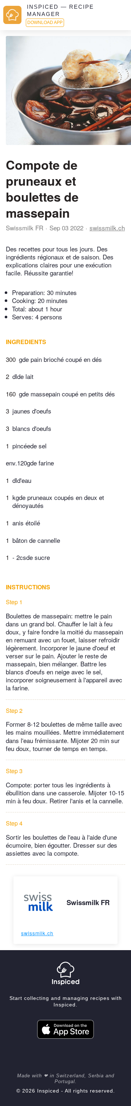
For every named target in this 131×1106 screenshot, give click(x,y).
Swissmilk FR (24, 227)
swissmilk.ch (107, 227)
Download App (45, 22)
